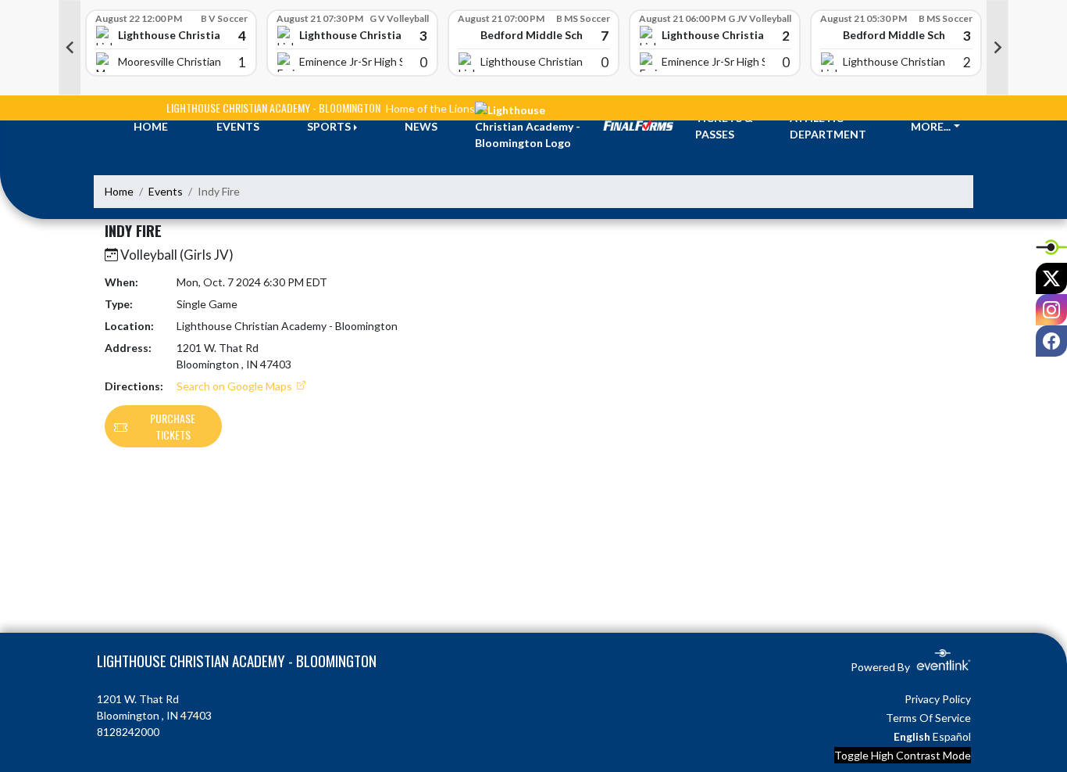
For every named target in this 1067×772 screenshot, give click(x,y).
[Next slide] (997, 47)
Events (165, 191)
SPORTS (329, 126)
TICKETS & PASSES (724, 126)
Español (952, 736)
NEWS (421, 126)
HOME (151, 126)
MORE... (931, 126)
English (912, 736)
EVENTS (237, 126)
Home (119, 191)
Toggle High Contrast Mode (902, 755)
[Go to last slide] (69, 47)
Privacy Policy (938, 699)
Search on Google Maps (235, 386)
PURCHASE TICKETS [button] (172, 426)
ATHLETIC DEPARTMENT (828, 126)
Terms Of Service (928, 717)
